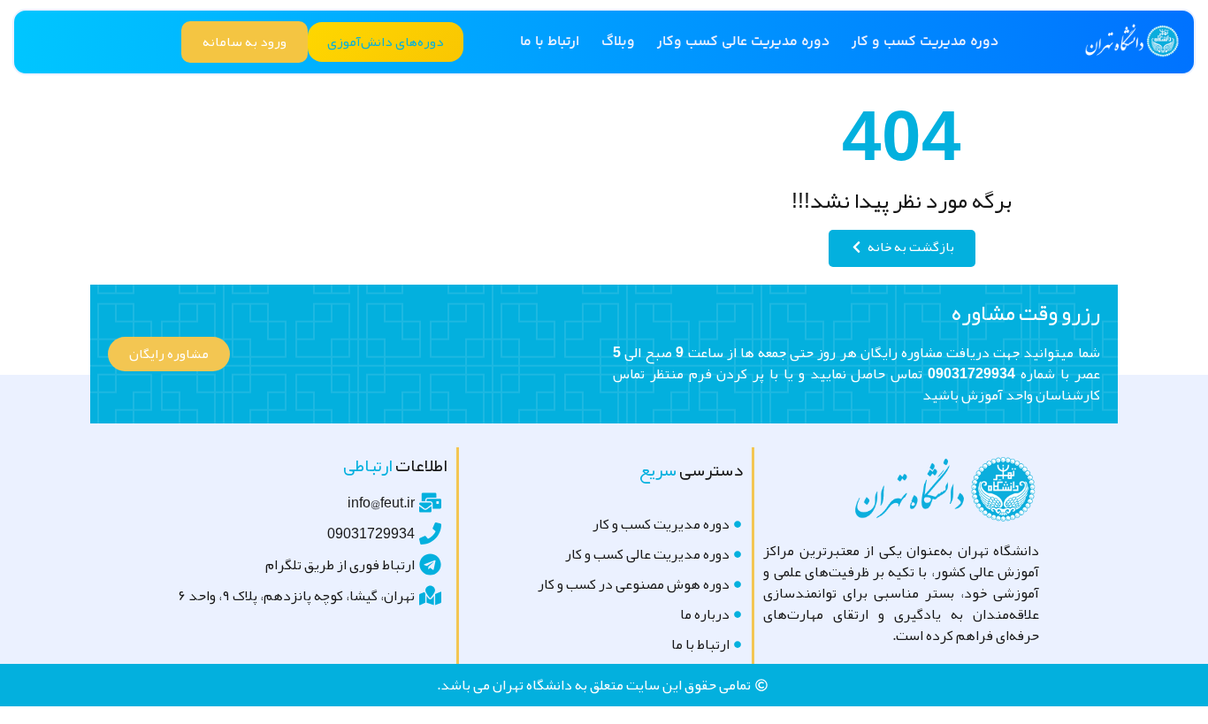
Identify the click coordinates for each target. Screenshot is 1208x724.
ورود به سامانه (245, 41)
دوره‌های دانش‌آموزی (385, 41)
